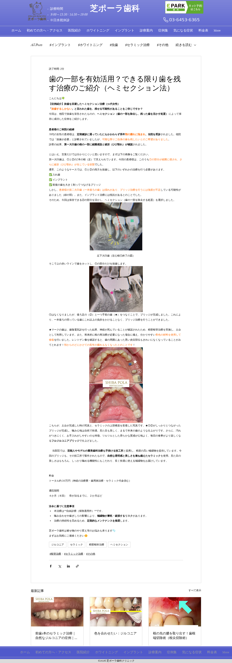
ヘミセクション (119, 544)
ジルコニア (57, 544)
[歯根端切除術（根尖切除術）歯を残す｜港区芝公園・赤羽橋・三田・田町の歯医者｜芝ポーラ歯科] (175, 611)
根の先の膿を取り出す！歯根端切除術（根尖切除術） (174, 635)
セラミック (76, 544)
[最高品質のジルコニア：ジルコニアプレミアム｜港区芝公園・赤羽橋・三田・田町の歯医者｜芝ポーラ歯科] (57, 611)
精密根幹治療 (96, 544)
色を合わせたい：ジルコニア (115, 633)
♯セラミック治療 (137, 45)
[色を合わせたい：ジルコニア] (116, 611)
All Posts (36, 45)
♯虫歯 (114, 45)
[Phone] (165, 19)
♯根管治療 (55, 553)
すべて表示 (194, 590)
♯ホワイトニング (90, 45)
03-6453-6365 (184, 19)
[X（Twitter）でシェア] (59, 566)
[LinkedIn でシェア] (68, 566)
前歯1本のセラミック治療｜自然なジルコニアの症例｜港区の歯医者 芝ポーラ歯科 (56, 635)
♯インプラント (60, 45)
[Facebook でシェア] (50, 566)
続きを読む (184, 45)
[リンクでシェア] (77, 566)
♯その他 (162, 45)
